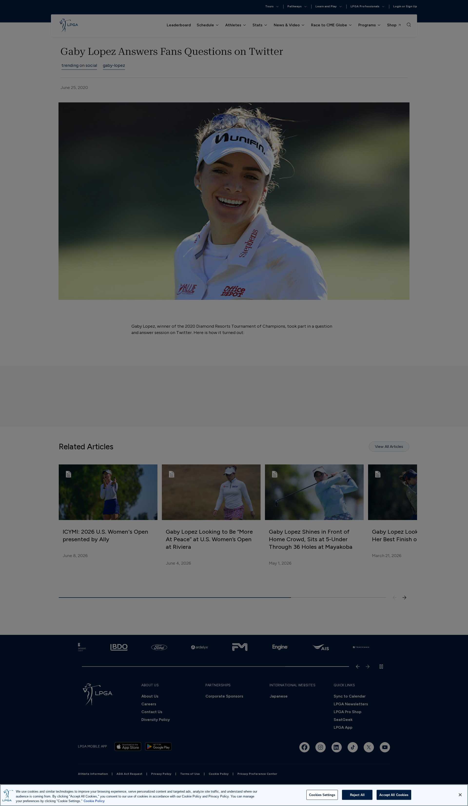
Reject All (357, 794)
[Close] (460, 794)
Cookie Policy (94, 801)
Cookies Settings (322, 794)
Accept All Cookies (393, 794)
